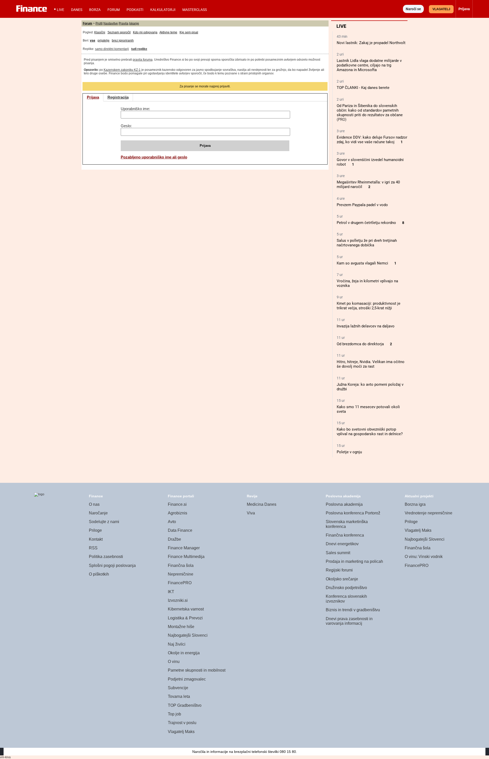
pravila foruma (143, 59)
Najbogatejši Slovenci (188, 635)
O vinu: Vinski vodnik (424, 556)
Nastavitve (110, 23)
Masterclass (194, 10)
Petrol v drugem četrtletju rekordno (366, 222)
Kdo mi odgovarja (145, 32)
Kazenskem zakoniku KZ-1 (122, 70)
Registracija (118, 97)
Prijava (93, 97)
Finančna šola (181, 565)
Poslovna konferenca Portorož (353, 513)
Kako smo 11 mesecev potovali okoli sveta (368, 409)
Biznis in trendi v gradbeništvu (353, 610)
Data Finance (180, 530)
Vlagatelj (441, 9)
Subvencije (178, 688)
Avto (172, 522)
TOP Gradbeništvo (184, 705)
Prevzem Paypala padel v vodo (362, 205)
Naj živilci (176, 644)
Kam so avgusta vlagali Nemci (362, 263)
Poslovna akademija (344, 504)
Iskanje (134, 23)
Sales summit (338, 553)
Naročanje (98, 513)
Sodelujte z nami (104, 522)
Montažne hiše (181, 626)
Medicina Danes (261, 504)
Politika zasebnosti (106, 556)
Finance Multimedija (186, 556)
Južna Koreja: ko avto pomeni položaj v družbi (370, 386)
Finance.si (177, 504)
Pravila (123, 23)
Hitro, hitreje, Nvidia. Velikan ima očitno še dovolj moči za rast (370, 364)
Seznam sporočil (119, 32)
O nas (94, 504)
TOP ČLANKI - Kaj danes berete (363, 87)
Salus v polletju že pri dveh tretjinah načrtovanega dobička (367, 242)
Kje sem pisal (189, 32)
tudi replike (139, 49)
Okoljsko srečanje (342, 579)
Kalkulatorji (162, 10)
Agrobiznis (177, 513)
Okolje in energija (184, 653)
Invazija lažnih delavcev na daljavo (366, 326)
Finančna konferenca (345, 535)
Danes (76, 10)
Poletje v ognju (349, 452)
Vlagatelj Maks (181, 731)
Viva (251, 513)
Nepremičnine (180, 574)
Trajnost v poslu (182, 723)
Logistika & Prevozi (185, 618)
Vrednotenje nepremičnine (428, 513)
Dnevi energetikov (342, 544)
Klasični (99, 32)
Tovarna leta (179, 696)
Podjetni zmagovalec (187, 679)
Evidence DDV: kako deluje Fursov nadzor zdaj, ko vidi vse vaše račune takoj (372, 139)
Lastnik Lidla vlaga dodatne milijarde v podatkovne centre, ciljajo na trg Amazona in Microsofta (369, 65)
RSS (93, 548)
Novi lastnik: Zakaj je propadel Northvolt (371, 43)
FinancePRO (180, 583)
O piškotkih (99, 574)
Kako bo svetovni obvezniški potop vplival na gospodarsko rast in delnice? (370, 431)
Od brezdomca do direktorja (360, 344)
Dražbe (174, 539)
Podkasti (135, 10)
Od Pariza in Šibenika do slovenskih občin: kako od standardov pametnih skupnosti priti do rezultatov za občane (370, 110)
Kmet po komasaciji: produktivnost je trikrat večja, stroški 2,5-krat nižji (368, 305)
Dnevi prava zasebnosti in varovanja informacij (349, 621)
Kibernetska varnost (186, 609)
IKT (171, 592)
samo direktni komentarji (112, 49)
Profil (99, 23)
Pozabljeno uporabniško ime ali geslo (154, 157)
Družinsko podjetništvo (346, 587)
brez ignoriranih (123, 40)
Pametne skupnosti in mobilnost (196, 670)
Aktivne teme (168, 32)
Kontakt (96, 539)
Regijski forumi (339, 570)
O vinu (174, 661)
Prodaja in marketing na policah (354, 561)
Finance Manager (184, 548)
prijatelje (104, 40)
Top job (174, 714)
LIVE (60, 10)
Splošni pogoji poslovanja (112, 565)
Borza (95, 10)
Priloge (95, 530)
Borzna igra (415, 504)
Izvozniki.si (178, 600)
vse (92, 40)
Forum (113, 10)
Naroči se (413, 9)
